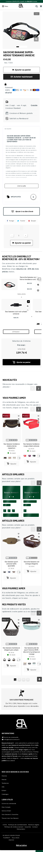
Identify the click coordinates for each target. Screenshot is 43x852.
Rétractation (21, 829)
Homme (4, 776)
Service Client (6, 811)
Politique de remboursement (13, 827)
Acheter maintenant (23, 76)
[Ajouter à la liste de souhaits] (19, 416)
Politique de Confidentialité (17, 825)
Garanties (28, 827)
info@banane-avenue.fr (12, 739)
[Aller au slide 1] (15, 679)
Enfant (4, 790)
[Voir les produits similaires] (38, 290)
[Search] (37, 6)
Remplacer (16, 331)
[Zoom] (36, 39)
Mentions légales (33, 825)
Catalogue (5, 794)
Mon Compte (6, 807)
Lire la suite (21, 186)
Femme (4, 779)
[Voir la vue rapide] (38, 285)
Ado (3, 787)
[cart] (41, 6)
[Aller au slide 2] (19, 679)
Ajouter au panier (24, 362)
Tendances (5, 783)
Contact (35, 827)
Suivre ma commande (11, 737)
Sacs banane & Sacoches (10, 814)
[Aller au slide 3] (23, 679)
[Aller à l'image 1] (17, 46)
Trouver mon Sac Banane (10, 818)
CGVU (5, 825)
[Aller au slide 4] (28, 679)
